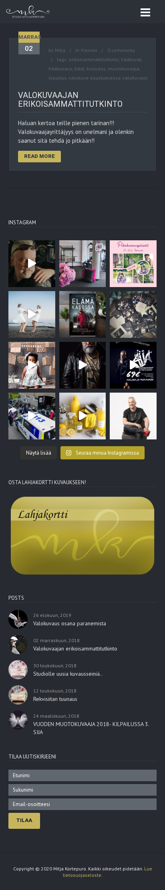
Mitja (60, 50)
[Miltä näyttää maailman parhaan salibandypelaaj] (31, 314)
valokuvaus (135, 78)
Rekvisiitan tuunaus (55, 698)
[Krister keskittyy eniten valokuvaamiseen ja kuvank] (133, 416)
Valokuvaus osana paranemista (69, 623)
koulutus (96, 69)
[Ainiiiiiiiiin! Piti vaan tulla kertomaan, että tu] (31, 263)
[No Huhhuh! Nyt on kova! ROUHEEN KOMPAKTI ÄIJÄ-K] (133, 365)
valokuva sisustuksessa (94, 78)
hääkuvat (131, 59)
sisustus (57, 78)
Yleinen (88, 50)
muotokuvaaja (123, 69)
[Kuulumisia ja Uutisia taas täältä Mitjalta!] (82, 263)
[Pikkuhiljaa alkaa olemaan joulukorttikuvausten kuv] (133, 314)
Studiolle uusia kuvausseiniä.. (68, 673)
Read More (39, 156)
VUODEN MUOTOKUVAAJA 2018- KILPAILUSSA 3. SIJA (91, 728)
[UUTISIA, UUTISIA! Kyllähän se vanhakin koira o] (82, 416)
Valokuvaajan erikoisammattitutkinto (70, 99)
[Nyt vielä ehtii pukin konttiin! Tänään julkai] (82, 314)
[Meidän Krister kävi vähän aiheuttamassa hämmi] (31, 416)
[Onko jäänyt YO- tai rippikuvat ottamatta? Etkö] (133, 263)
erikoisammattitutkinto (94, 59)
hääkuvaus (60, 69)
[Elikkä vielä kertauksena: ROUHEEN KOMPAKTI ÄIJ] (82, 365)
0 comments (121, 50)
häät (79, 69)
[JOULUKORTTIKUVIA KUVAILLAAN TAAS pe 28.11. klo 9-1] (31, 365)
